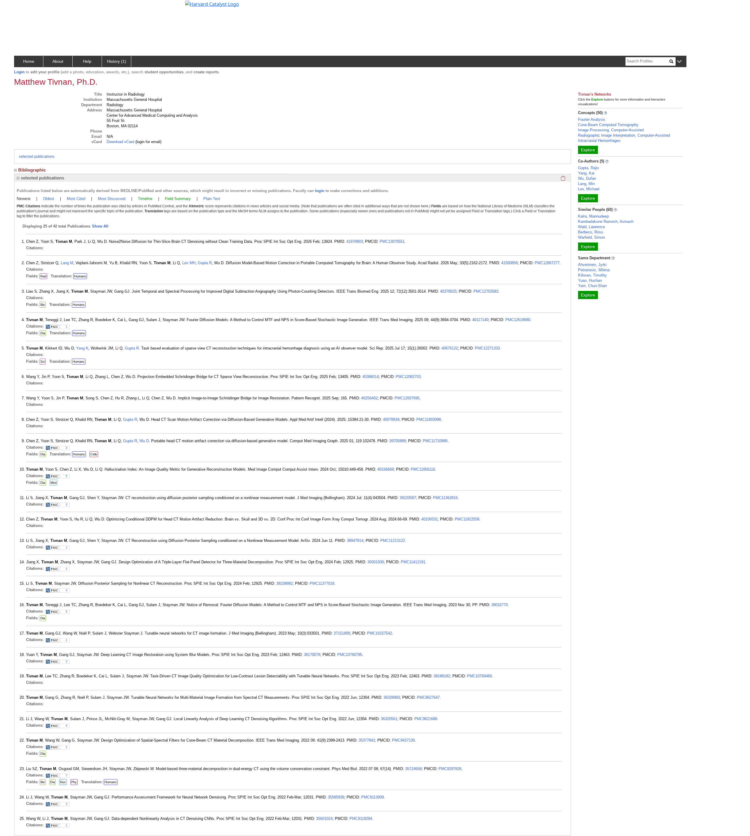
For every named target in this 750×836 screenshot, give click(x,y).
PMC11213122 (392, 540)
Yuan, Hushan (590, 280)
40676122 (450, 348)
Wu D (144, 441)
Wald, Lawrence (591, 227)
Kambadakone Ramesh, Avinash (605, 221)
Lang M (67, 263)
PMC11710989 (435, 441)
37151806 (342, 633)
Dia (42, 333)
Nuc (63, 782)
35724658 (413, 769)
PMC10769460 (479, 676)
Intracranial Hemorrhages (599, 140)
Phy (74, 782)
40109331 (429, 519)
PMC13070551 (392, 241)
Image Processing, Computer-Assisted (611, 130)
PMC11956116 (423, 469)
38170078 (312, 654)
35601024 (324, 818)
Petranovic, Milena (594, 270)
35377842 (367, 740)
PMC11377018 (322, 583)
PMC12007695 (407, 398)
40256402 (369, 398)
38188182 (442, 676)
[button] (679, 62)
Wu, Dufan (587, 178)
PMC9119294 (361, 818)
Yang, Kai (586, 173)
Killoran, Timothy (592, 275)
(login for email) (147, 142)
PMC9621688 (425, 719)
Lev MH (188, 263)
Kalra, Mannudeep (593, 216)
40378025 (448, 291)
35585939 (336, 797)
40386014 (370, 376)
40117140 (480, 320)
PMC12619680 (517, 320)
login (319, 191)
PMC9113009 (372, 797)
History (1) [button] (116, 61)
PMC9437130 (403, 740)
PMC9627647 (428, 697)
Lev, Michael (588, 189)
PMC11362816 (445, 498)
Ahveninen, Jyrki (592, 264)
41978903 (354, 241)
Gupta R (205, 263)
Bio (42, 304)
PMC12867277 (547, 263)
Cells (93, 454)
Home (28, 61)
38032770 (499, 605)
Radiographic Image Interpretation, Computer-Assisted (624, 135)
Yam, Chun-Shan (592, 286)
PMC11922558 (467, 519)
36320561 (389, 719)
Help (87, 61)
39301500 (375, 562)
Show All (100, 226)
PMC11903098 (428, 419)
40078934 (391, 419)
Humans (80, 276)
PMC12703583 (485, 291)
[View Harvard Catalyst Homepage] (212, 3)
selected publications (36, 156)
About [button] (57, 61)
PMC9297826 (450, 769)
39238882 (284, 583)
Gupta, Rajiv (588, 168)
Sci (42, 361)
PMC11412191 (413, 562)
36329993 (391, 697)
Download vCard (120, 142)
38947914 (355, 540)
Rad (43, 276)
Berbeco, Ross (590, 232)
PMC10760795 (349, 654)
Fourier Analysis (591, 119)
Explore (588, 149)
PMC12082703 (408, 376)
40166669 (385, 469)
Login (19, 72)
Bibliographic (32, 169)
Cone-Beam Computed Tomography (608, 125)
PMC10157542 (379, 633)
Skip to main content (24, 7)
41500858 (509, 263)
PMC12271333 (487, 348)
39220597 (408, 498)
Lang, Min (586, 184)
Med (53, 482)
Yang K (82, 348)
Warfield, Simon (591, 237)
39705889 (397, 441)
